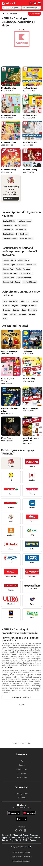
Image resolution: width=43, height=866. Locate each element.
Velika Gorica (11, 282)
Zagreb (9, 260)
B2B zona (21, 798)
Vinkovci (24, 278)
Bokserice (32, 310)
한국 (27, 838)
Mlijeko (15, 306)
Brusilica (32, 306)
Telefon (35, 301)
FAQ (21, 761)
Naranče (31, 314)
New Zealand (35, 838)
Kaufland (9, 221)
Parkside (6, 306)
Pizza (5, 301)
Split (23, 260)
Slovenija (18, 840)
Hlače (22, 301)
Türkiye (25, 840)
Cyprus (4, 838)
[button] (35, 3)
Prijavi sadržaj (21, 769)
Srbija (12, 840)
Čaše (24, 310)
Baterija (24, 306)
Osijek (9, 264)
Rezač (5, 319)
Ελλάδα (12, 838)
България (33, 835)
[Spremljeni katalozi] (31, 3)
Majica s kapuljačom (18, 314)
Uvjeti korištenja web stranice (21, 857)
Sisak (8, 278)
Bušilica (16, 310)
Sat (28, 301)
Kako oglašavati (21, 793)
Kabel (5, 314)
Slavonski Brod (26, 264)
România (5, 840)
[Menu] (39, 3)
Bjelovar (30, 282)
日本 (22, 838)
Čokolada (13, 301)
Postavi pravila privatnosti (21, 852)
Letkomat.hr (27, 847)
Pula (8, 269)
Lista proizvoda (21, 777)
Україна (33, 840)
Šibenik (25, 273)
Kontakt (21, 765)
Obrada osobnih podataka (21, 861)
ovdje (10, 667)
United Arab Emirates (21, 835)
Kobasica (6, 310)
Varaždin (10, 273)
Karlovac (23, 269)
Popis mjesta (21, 773)
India (18, 838)
